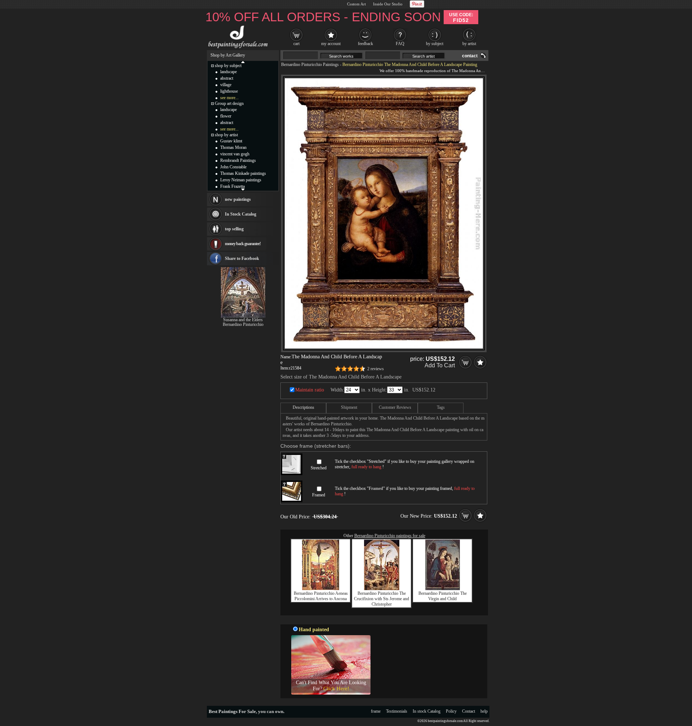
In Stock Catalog (240, 214)
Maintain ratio (309, 390)
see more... (229, 97)
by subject (434, 43)
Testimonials (396, 711)
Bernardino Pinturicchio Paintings (310, 64)
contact (470, 55)
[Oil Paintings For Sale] (237, 48)
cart (296, 43)
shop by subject (228, 65)
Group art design (229, 103)
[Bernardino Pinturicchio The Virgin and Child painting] (442, 588)
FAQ (400, 43)
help (484, 711)
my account (331, 43)
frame (376, 711)
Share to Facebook (242, 258)
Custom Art (356, 4)
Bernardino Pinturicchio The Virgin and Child (442, 596)
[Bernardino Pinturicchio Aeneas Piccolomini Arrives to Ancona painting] (320, 588)
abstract (226, 78)
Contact (468, 711)
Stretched (319, 467)
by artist (469, 43)
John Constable (233, 166)
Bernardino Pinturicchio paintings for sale (389, 535)
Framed (318, 494)
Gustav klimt (231, 140)
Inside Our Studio (388, 4)
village (225, 84)
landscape (228, 71)
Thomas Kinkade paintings (243, 173)
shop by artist (226, 134)
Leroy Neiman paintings (240, 179)
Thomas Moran (233, 147)
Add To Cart (440, 365)
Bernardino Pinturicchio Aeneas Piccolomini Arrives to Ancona (321, 596)
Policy (451, 711)
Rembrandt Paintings (238, 160)
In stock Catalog (426, 711)
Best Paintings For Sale (232, 711)
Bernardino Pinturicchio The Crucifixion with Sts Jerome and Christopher (381, 599)
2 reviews (375, 368)
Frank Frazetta (232, 186)
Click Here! (336, 688)
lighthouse (229, 91)
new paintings (238, 199)
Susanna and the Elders (243, 319)
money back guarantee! (243, 243)
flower (225, 116)
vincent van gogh (234, 153)
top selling (234, 228)
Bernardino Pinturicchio (243, 324)
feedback (365, 43)
